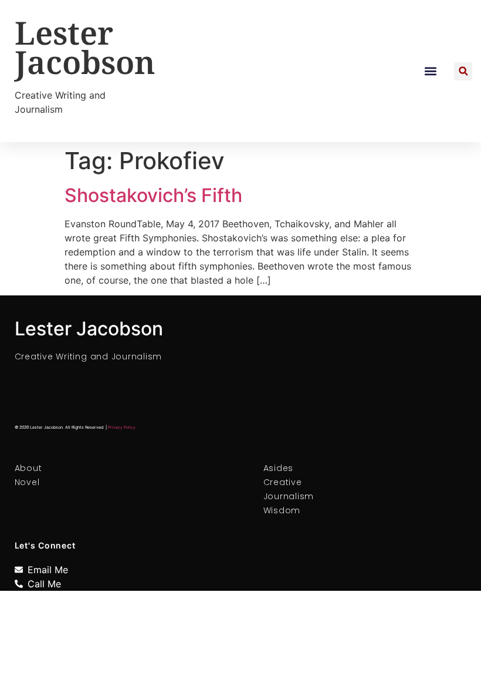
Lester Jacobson (85, 47)
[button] (431, 71)
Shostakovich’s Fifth (153, 195)
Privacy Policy (122, 427)
